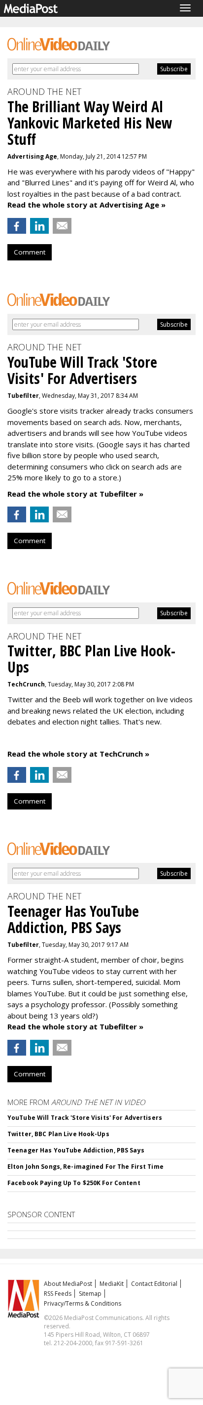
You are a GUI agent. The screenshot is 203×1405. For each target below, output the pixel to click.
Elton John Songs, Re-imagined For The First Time (85, 1166)
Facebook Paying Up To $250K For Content (73, 1183)
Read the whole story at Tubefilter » (75, 494)
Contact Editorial (154, 1283)
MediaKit (112, 1283)
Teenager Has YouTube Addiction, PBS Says (75, 1150)
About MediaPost (68, 1283)
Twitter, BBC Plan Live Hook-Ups (58, 1134)
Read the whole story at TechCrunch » (78, 754)
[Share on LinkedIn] (39, 226)
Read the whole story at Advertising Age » (86, 205)
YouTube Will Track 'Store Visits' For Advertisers (84, 1117)
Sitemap (90, 1293)
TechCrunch (26, 684)
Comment (29, 252)
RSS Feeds (57, 1293)
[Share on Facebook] (16, 226)
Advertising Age (32, 156)
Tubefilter (23, 395)
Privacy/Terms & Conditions (82, 1303)
